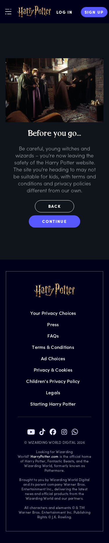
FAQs (53, 336)
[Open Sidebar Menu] (8, 11)
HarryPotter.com (45, 456)
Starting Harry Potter (53, 404)
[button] (54, 207)
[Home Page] (34, 12)
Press (53, 324)
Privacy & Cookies (53, 370)
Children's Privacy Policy (53, 381)
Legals (53, 392)
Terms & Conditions (53, 347)
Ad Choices (53, 358)
